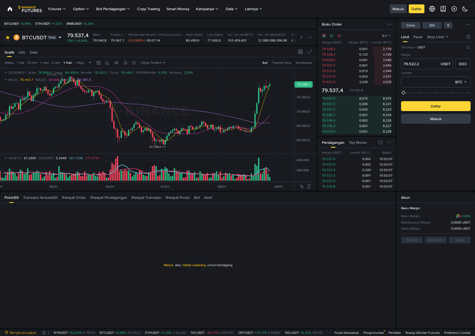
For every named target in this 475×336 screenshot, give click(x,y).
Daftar (417, 8)
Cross (411, 25)
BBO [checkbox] (463, 63)
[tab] (405, 36)
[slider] (436, 92)
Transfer (412, 240)
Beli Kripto (436, 240)
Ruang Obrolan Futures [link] (422, 333)
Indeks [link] (116, 34)
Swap (460, 240)
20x (432, 25)
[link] (10, 9)
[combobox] (447, 37)
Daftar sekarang (194, 265)
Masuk (398, 8)
